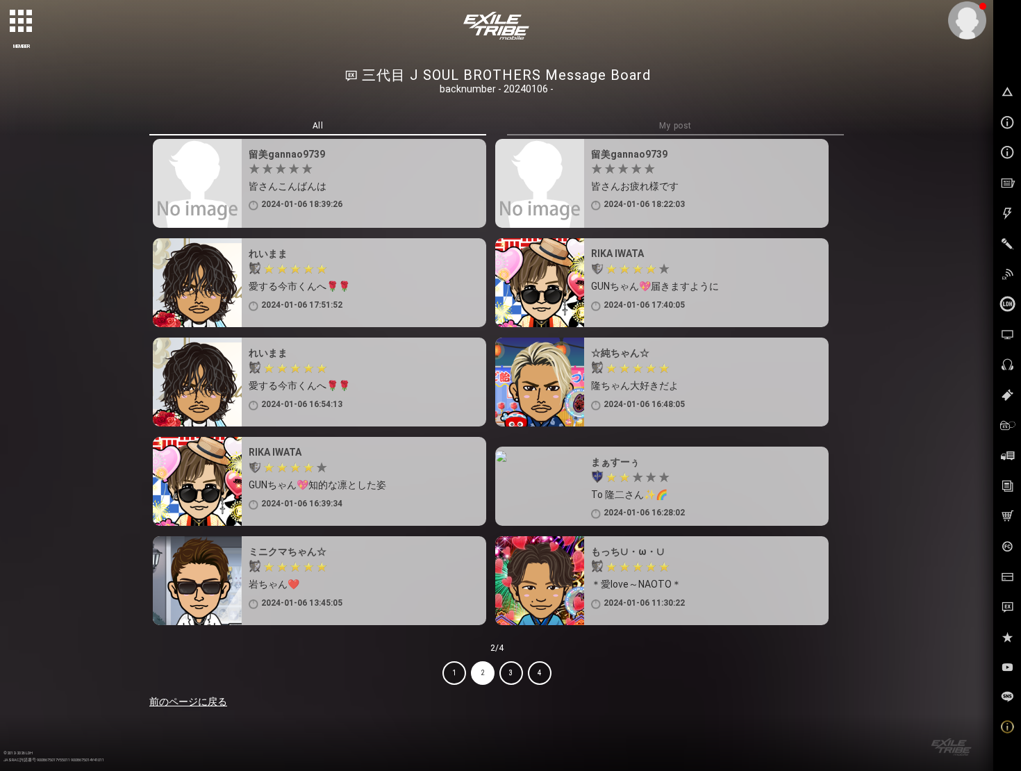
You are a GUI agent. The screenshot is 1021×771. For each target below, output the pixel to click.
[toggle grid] (21, 21)
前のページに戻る (188, 701)
